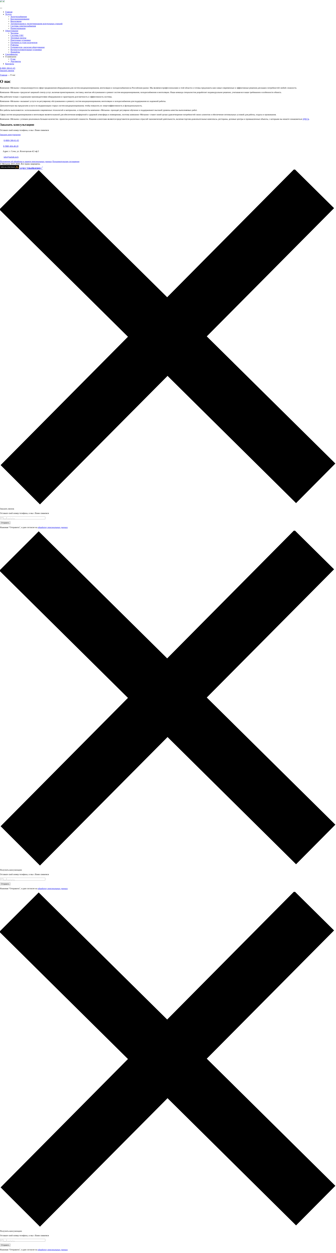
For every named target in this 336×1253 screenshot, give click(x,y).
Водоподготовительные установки (26, 49)
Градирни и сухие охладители (23, 42)
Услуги (8, 14)
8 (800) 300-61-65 (7, 68)
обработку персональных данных (53, 527)
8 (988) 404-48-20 (10, 146)
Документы (15, 61)
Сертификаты (11, 54)
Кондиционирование (19, 19)
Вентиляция (15, 21)
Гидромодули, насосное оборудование (27, 47)
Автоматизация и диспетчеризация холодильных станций (36, 24)
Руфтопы (14, 45)
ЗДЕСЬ (306, 119)
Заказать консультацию (10, 135)
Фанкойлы (15, 52)
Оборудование (11, 31)
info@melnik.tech (11, 157)
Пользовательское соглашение (65, 161)
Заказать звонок (7, 70)
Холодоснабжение (18, 16)
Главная (8, 12)
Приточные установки (20, 40)
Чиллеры (14, 33)
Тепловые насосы (18, 38)
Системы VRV (17, 35)
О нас (13, 59)
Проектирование (18, 28)
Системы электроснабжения (23, 26)
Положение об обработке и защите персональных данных (26, 161)
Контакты (9, 64)
